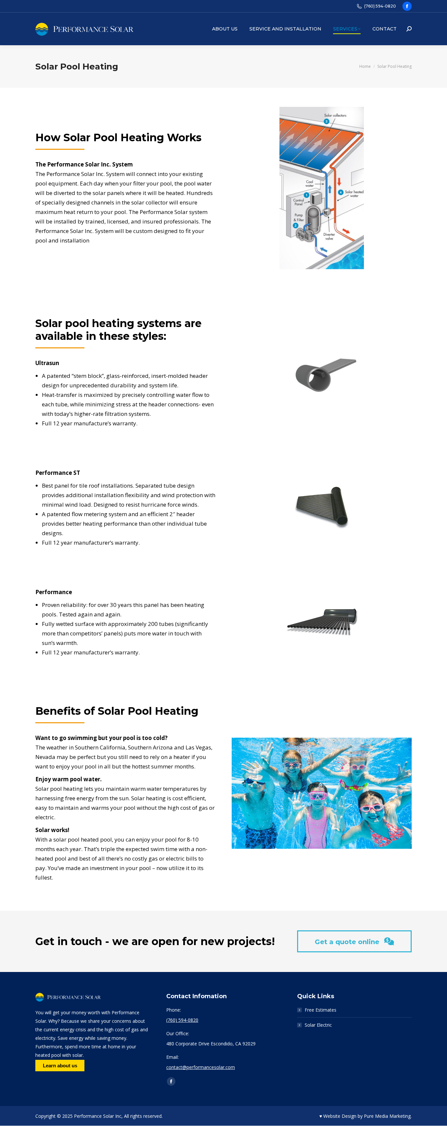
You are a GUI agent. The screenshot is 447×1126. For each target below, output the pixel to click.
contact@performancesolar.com (200, 1067)
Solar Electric (318, 1025)
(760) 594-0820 (380, 6)
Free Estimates (320, 1010)
